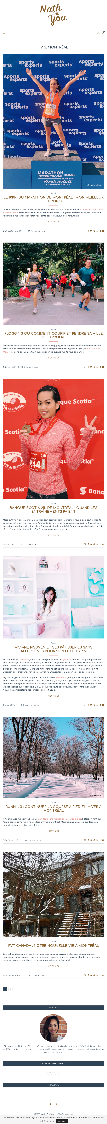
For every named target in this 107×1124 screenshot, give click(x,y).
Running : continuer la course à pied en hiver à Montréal (54, 808)
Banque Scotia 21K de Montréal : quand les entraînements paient (53, 510)
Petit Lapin (61, 678)
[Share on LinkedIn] (97, 231)
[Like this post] (85, 231)
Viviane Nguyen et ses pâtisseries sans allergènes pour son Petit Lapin (53, 649)
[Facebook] (50, 1073)
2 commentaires (31, 705)
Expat (53, 941)
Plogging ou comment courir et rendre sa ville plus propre (53, 335)
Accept (61, 1121)
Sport (53, 193)
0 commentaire (38, 231)
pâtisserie (24, 660)
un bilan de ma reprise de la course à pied (59, 819)
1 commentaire (29, 544)
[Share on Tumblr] (100, 231)
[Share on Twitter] (91, 231)
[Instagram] (57, 1073)
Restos (53, 643)
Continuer (53, 222)
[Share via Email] (103, 231)
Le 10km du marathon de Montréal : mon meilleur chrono (53, 199)
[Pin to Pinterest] (94, 231)
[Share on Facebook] (88, 231)
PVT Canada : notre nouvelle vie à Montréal (53, 946)
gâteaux (67, 660)
